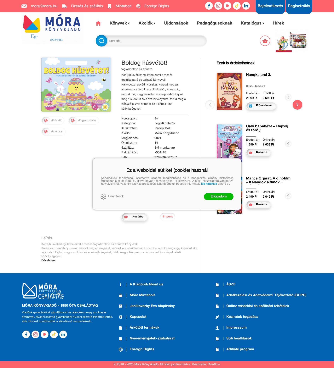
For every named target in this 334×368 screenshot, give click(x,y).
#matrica (56, 131)
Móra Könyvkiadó (166, 133)
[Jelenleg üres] (265, 41)
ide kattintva (209, 184)
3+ (156, 118)
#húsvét (56, 120)
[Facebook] (209, 6)
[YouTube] (227, 6)
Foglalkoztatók (164, 123)
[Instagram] (218, 6)
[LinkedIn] (246, 6)
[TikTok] (237, 6)
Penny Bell (162, 128)
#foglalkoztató (87, 120)
